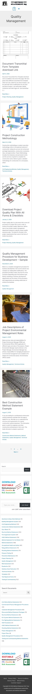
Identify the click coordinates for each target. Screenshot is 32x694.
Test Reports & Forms (8, 577)
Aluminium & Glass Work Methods (11, 519)
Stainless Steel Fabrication (9, 569)
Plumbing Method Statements (10, 550)
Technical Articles (7, 171)
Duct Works (5, 529)
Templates (5, 574)
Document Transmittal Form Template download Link (14, 66)
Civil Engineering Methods (9, 169)
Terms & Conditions (23, 678)
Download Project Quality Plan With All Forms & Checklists (13, 212)
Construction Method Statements (11, 435)
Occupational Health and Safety (10, 545)
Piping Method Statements (9, 548)
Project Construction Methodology (13, 137)
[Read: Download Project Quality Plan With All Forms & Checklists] (16, 190)
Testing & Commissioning (9, 579)
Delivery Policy (11, 680)
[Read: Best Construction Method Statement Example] (16, 383)
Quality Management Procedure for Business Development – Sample (15, 256)
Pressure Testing (6, 553)
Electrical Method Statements (10, 532)
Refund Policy (21, 680)
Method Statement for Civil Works (11, 540)
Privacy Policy (12, 678)
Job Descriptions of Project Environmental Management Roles (14, 330)
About (5, 678)
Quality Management (17, 97)
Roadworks (5, 566)
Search (4, 466)
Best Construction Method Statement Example (12, 405)
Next (16, 452)
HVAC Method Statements (9, 537)
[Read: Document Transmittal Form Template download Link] (16, 45)
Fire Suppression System (8, 534)
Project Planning (6, 97)
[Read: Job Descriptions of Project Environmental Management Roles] (16, 308)
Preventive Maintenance (8, 555)
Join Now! (25, 505)
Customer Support (16, 682)
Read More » (5, 94)
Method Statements (7, 542)
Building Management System (10, 521)
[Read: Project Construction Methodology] (16, 116)
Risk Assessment (6, 563)
